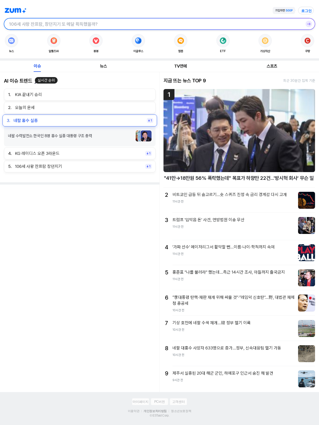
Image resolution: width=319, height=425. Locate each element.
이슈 (37, 66)
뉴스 (103, 66)
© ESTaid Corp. (159, 415)
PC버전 (159, 402)
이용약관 (133, 411)
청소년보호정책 (181, 411)
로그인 (306, 11)
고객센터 (178, 402)
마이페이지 (140, 402)
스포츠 (272, 66)
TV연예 (180, 66)
